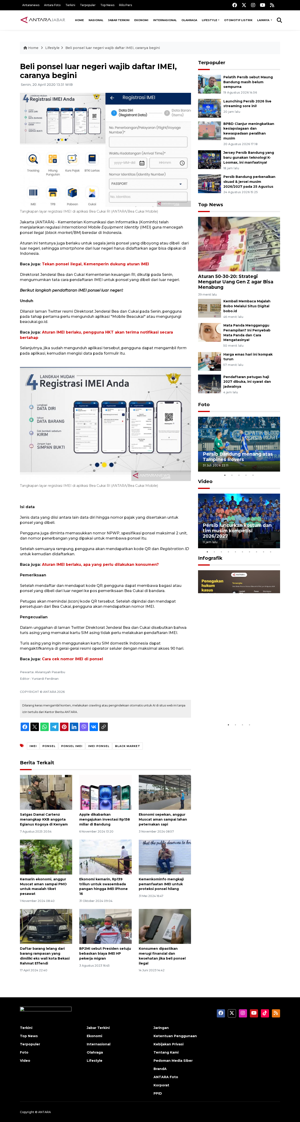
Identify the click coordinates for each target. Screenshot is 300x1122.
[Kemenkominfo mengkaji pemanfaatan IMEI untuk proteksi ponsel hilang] (165, 857)
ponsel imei (71, 746)
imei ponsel (98, 746)
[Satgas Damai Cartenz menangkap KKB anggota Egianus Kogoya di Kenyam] (46, 792)
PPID (158, 1093)
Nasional (96, 20)
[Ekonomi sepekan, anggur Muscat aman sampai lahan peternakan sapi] (165, 792)
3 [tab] (239, 475)
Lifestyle (209, 20)
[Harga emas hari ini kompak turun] (209, 361)
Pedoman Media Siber (173, 1060)
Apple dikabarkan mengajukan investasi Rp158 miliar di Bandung (104, 819)
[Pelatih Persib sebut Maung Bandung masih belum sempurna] (209, 84)
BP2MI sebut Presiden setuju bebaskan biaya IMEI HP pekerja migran (105, 953)
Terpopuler (88, 5)
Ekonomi (141, 20)
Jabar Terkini (119, 20)
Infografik (210, 558)
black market (127, 746)
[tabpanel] (239, 444)
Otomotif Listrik (238, 20)
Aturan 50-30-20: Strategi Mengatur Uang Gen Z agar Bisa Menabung (235, 282)
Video (205, 481)
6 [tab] (242, 551)
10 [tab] (270, 551)
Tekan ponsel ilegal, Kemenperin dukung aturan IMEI (95, 264)
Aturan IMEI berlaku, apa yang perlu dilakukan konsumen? (100, 564)
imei (33, 746)
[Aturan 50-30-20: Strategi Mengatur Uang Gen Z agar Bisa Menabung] (239, 243)
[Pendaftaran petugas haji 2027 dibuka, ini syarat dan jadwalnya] (209, 383)
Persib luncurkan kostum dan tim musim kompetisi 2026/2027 (237, 530)
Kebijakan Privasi (169, 1044)
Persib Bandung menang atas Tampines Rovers (238, 456)
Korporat (161, 1085)
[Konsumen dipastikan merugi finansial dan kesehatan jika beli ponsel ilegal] (165, 926)
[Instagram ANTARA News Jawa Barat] (253, 5)
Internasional (165, 20)
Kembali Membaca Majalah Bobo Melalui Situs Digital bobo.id (246, 306)
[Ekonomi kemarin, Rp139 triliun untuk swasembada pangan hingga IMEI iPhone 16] (105, 857)
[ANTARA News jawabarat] (43, 20)
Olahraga (189, 20)
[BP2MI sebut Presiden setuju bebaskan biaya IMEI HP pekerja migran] (105, 926)
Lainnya (263, 20)
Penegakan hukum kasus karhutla (232, 705)
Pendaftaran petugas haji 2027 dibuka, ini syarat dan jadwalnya (247, 382)
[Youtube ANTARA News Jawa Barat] (262, 5)
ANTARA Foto (166, 1077)
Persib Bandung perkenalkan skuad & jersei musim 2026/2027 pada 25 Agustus (249, 182)
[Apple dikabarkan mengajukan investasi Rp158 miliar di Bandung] (105, 792)
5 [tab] (253, 475)
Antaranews (30, 5)
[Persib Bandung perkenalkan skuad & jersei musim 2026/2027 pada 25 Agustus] (209, 183)
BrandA (160, 1069)
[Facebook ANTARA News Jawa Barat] (234, 5)
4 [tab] (246, 475)
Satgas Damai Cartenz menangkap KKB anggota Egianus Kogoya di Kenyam (44, 819)
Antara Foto (52, 5)
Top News (107, 5)
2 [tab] (232, 475)
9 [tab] (263, 551)
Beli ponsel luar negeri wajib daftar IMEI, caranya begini (112, 48)
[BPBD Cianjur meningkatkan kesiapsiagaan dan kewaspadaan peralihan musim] (209, 130)
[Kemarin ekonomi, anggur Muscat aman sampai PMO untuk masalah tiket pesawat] (46, 857)
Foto (204, 404)
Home (79, 20)
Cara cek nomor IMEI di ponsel (72, 659)
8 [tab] (256, 551)
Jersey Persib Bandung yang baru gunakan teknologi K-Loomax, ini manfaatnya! (248, 157)
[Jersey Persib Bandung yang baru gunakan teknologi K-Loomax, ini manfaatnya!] (209, 159)
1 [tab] (225, 475)
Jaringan (161, 1028)
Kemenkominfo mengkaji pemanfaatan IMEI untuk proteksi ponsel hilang (161, 884)
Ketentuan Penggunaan (175, 1036)
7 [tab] (249, 551)
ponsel (49, 746)
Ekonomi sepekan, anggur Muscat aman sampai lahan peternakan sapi (163, 819)
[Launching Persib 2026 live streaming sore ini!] (209, 108)
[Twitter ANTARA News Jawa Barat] (244, 5)
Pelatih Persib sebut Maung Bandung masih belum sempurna (248, 82)
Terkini (70, 5)
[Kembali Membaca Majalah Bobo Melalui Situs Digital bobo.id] (209, 308)
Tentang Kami (166, 1052)
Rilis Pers (125, 5)
